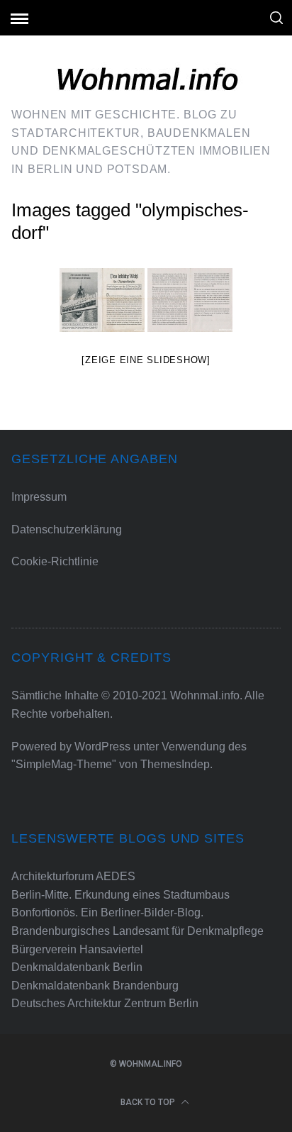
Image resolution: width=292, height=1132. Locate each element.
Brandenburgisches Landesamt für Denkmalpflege (137, 931)
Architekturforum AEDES (73, 876)
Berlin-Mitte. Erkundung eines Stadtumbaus (120, 895)
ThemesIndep (175, 764)
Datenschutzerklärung (66, 529)
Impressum (39, 497)
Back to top (148, 1102)
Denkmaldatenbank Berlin (76, 967)
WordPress (102, 746)
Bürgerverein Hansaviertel (77, 949)
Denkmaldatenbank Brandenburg (95, 986)
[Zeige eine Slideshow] (146, 360)
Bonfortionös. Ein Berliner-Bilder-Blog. (107, 912)
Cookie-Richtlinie (55, 561)
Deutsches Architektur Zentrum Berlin (104, 1003)
